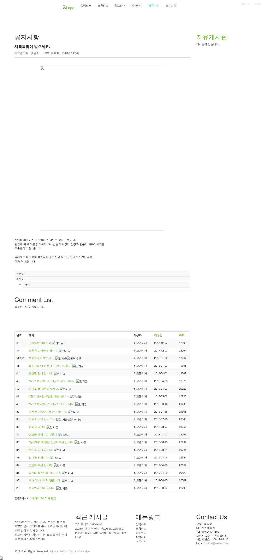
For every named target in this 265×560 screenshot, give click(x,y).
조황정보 (141, 528)
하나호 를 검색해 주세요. (44, 388)
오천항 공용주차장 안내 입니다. (48, 411)
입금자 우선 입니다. (41, 465)
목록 (27, 284)
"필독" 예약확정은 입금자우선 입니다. (52, 404)
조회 (181, 335)
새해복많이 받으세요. (42, 358)
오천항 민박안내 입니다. (44, 350)
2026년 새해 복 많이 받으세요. (93, 528)
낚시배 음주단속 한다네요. (45, 473)
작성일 (158, 335)
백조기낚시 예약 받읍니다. (45, 480)
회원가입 (245, 3)
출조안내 (141, 533)
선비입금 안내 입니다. (42, 488)
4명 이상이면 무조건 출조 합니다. (49, 396)
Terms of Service (79, 551)
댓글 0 (35, 53)
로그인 (257, 3)
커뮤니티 (141, 541)
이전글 (20, 273)
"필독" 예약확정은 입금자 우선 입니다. (52, 381)
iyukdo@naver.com (216, 543)
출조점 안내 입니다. (41, 373)
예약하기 (141, 537)
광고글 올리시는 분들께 (43, 434)
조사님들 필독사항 (40, 343)
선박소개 (141, 524)
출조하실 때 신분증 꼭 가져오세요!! (50, 365)
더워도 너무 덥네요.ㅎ (42, 419)
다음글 (20, 279)
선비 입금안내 (38, 427)
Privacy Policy (58, 551)
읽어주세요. (82, 524)
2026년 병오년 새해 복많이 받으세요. (97, 533)
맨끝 (53, 498)
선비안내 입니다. (39, 457)
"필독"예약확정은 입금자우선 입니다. (52, 442)
